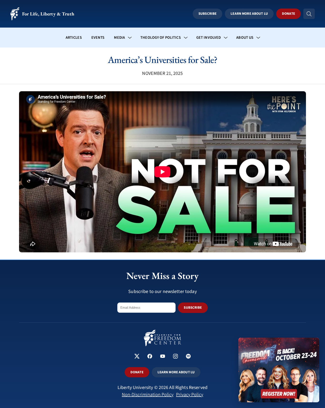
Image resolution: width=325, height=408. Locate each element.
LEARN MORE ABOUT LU (176, 372)
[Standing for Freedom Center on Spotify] (188, 356)
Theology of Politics (160, 37)
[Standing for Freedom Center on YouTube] (163, 356)
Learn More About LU (249, 13)
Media (119, 37)
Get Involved (208, 37)
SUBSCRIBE (193, 307)
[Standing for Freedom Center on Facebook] (150, 356)
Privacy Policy (189, 394)
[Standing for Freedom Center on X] (137, 356)
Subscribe (207, 13)
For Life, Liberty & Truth (48, 14)
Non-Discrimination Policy (147, 394)
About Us (244, 37)
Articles (74, 37)
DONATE (136, 372)
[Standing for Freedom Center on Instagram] (175, 356)
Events (98, 37)
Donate (288, 13)
